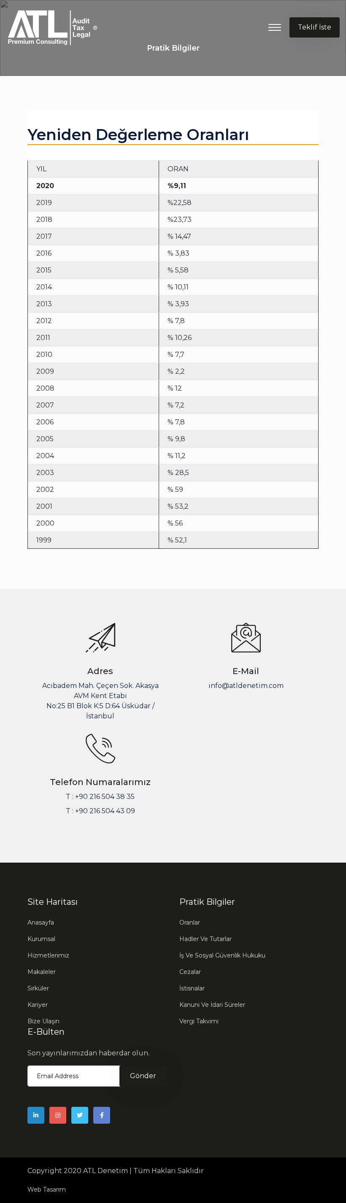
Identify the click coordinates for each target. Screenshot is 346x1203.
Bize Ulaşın (43, 1021)
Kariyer (37, 1005)
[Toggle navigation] (274, 27)
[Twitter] (79, 1115)
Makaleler (41, 972)
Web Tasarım (46, 1189)
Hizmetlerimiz (48, 955)
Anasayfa (40, 922)
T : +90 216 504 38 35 (100, 797)
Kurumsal (41, 939)
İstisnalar (192, 988)
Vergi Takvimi (199, 1021)
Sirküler (38, 988)
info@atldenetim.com (246, 686)
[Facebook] (101, 1115)
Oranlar (189, 922)
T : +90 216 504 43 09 (100, 811)
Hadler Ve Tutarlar (205, 939)
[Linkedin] (35, 1115)
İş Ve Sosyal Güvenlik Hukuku (222, 955)
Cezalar (190, 972)
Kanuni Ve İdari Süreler (212, 1005)
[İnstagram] (57, 1115)
